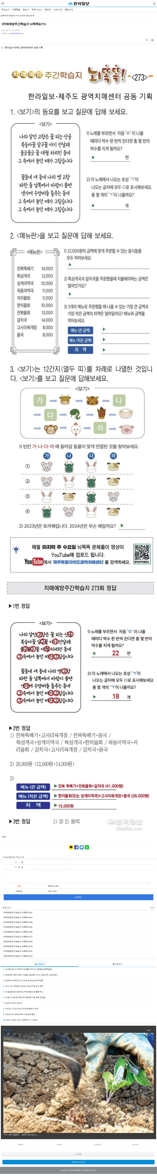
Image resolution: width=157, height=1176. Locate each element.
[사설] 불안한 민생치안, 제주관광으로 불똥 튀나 (23, 992)
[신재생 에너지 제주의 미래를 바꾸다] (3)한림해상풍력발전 (27, 969)
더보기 (152, 908)
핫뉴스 (26, 9)
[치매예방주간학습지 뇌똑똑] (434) (17, 951)
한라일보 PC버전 (78, 1162)
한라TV (48, 9)
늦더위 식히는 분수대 (12, 1003)
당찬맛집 (97, 1144)
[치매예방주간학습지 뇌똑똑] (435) (17, 946)
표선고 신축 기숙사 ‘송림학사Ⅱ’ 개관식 (20, 1020)
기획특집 (16, 9)
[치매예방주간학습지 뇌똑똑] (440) (17, 922)
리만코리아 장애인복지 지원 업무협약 (19, 1014)
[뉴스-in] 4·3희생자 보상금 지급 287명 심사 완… (20, 16)
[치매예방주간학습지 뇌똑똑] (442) (17, 912)
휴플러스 (21, 1144)
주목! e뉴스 (37, 9)
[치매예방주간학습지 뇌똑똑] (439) (17, 927)
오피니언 (58, 9)
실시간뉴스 (39, 964)
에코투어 (135, 1144)
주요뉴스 (5, 9)
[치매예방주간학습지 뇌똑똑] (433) (17, 956)
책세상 (59, 1144)
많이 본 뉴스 (117, 964)
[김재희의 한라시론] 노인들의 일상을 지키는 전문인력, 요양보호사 (30, 975)
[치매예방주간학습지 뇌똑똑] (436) (17, 942)
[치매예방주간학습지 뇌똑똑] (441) (17, 917)
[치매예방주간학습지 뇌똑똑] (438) (17, 932)
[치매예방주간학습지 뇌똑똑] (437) (17, 937)
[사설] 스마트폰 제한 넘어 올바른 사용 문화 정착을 (24, 997)
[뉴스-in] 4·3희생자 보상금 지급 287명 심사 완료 (23, 986)
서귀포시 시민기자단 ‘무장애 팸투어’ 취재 (20, 1009)
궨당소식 (69, 9)
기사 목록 (77, 1154)
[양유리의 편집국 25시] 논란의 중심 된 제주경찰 (23, 980)
